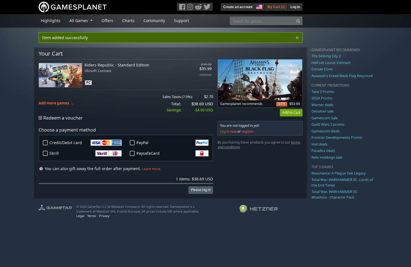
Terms (91, 216)
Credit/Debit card (65, 142)
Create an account (237, 7)
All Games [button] (79, 20)
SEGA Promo (321, 98)
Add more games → (56, 103)
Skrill (54, 153)
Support (181, 20)
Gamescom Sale (324, 117)
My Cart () (276, 7)
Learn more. (151, 169)
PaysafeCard (148, 153)
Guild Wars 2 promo (327, 124)
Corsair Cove (321, 68)
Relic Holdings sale (326, 157)
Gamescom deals (325, 131)
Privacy (104, 216)
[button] (258, 6)
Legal (80, 216)
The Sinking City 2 (326, 55)
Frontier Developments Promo (336, 137)
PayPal (142, 142)
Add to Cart (291, 112)
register (248, 131)
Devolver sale (322, 111)
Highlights (50, 20)
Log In (295, 7)
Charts (128, 20)
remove (206, 75)
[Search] (298, 20)
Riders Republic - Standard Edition (116, 65)
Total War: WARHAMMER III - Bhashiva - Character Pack (334, 194)
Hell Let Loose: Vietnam (331, 62)
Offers (107, 20)
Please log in (201, 189)
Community (154, 20)
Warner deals (322, 104)
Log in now (228, 131)
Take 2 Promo (322, 91)
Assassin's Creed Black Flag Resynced (342, 75)
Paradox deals (323, 150)
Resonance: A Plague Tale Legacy (338, 173)
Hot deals (319, 144)
